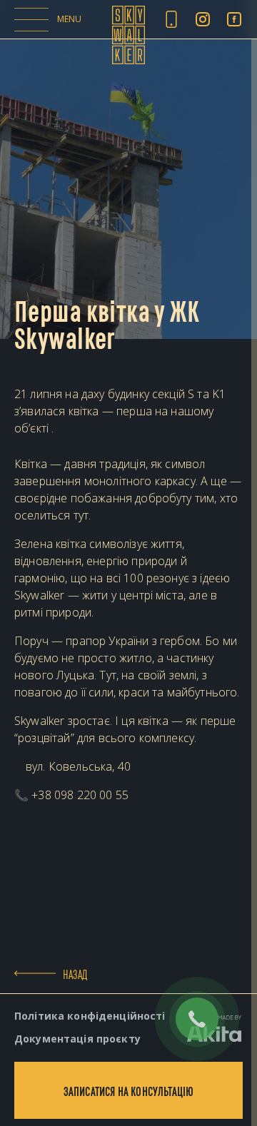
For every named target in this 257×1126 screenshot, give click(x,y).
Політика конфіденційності (90, 1016)
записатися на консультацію (129, 1090)
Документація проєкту (77, 1038)
